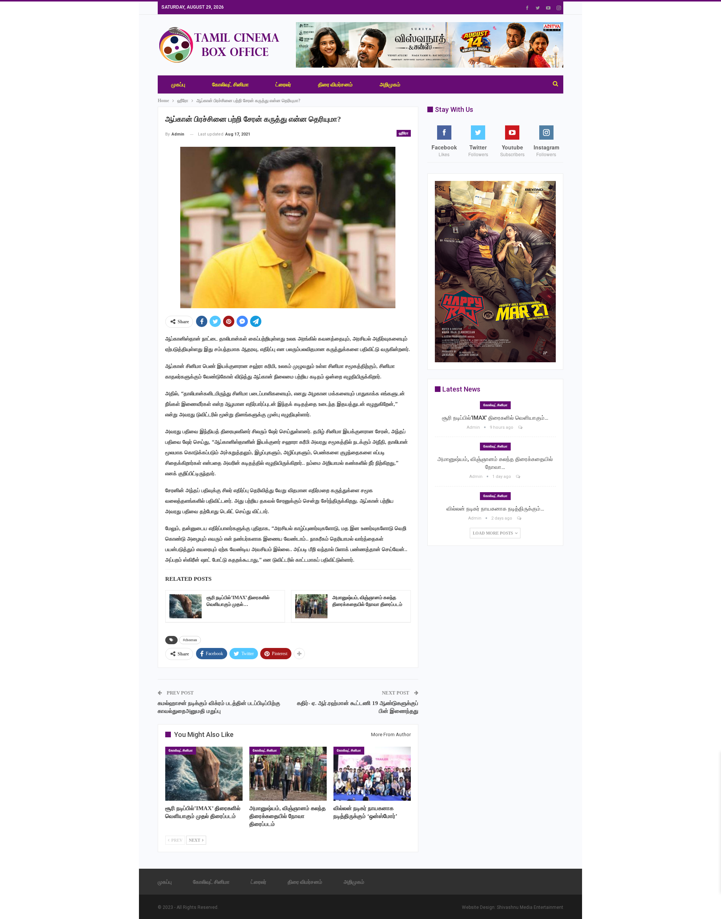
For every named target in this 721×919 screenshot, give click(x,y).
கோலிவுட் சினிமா (230, 84)
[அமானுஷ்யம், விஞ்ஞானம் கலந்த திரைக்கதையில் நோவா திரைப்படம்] (311, 606)
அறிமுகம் (390, 84)
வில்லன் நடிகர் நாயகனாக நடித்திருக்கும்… (495, 508)
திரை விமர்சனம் (335, 84)
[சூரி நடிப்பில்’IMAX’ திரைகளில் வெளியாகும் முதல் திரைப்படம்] (185, 606)
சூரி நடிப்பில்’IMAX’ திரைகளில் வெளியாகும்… (495, 417)
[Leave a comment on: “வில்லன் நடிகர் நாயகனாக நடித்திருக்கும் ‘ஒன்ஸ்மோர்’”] (519, 518)
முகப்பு (178, 84)
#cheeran (190, 640)
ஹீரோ (404, 133)
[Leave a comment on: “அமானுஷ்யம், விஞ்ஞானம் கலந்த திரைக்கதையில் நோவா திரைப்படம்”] (518, 476)
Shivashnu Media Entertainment (530, 907)
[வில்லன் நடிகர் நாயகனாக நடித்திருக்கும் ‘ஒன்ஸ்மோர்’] (372, 774)
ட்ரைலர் (283, 84)
